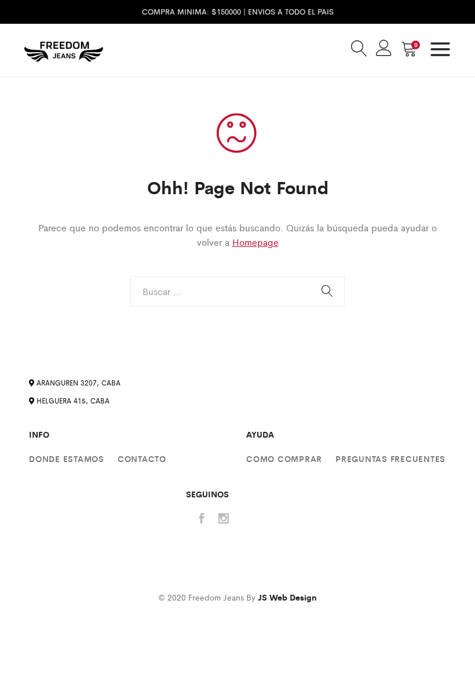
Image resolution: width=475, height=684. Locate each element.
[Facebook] (201, 519)
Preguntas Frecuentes (390, 458)
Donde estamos (66, 458)
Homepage (255, 242)
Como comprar (284, 458)
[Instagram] (223, 519)
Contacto (142, 458)
